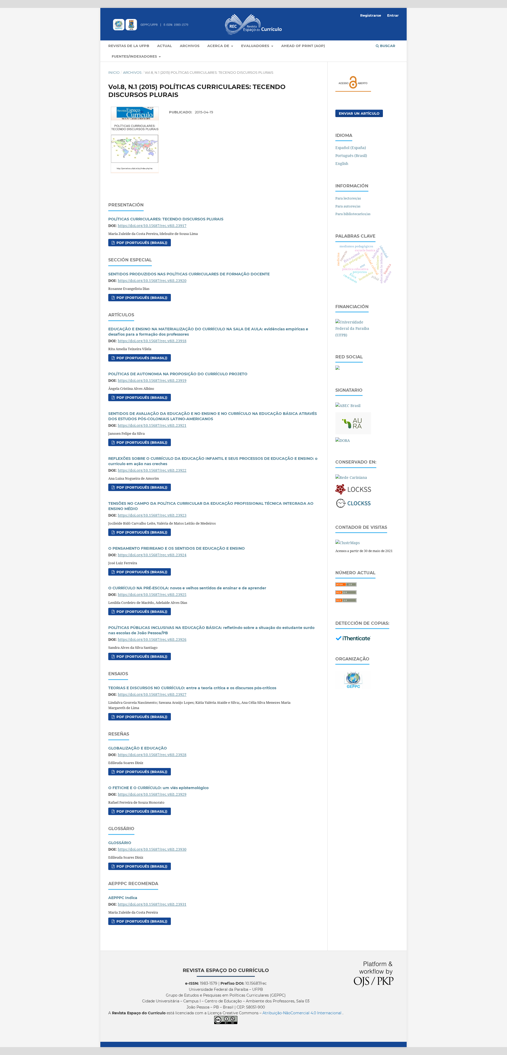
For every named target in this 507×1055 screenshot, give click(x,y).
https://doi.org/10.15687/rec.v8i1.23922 (152, 470)
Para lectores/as (348, 198)
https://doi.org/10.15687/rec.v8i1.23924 (152, 554)
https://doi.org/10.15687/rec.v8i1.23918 (152, 340)
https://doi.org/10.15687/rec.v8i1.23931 (152, 904)
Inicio (114, 72)
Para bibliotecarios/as (352, 213)
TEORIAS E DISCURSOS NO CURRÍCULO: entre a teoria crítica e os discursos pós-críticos (192, 688)
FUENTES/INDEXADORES (135, 56)
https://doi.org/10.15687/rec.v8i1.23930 (152, 849)
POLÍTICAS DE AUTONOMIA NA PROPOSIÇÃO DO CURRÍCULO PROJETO (177, 374)
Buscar (387, 46)
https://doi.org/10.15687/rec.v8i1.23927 (152, 694)
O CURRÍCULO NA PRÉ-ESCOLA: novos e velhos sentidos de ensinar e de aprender (187, 588)
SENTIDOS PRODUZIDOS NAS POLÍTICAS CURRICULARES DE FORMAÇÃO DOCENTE (189, 274)
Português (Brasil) (351, 155)
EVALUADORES (255, 46)
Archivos (189, 46)
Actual (164, 46)
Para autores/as (347, 206)
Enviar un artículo (359, 113)
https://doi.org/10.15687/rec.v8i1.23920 (152, 280)
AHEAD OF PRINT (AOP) (303, 46)
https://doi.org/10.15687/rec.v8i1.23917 (152, 225)
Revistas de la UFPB (128, 46)
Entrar (393, 15)
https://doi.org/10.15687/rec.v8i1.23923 (152, 515)
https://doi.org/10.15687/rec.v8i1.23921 (152, 425)
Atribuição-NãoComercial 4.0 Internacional (302, 1013)
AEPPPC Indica (122, 897)
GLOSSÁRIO (119, 842)
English (341, 163)
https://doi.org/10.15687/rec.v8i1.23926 (152, 639)
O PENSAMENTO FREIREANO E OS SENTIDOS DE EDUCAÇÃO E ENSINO (176, 548)
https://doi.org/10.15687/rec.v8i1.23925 (152, 594)
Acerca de (218, 46)
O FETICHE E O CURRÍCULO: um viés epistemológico (158, 787)
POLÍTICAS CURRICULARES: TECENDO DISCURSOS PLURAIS (165, 219)
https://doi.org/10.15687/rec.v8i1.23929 (152, 794)
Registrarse (370, 15)
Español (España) (350, 147)
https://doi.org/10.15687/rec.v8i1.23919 (152, 380)
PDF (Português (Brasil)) (141, 242)
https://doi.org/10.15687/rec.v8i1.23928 (152, 754)
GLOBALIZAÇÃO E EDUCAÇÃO (137, 748)
